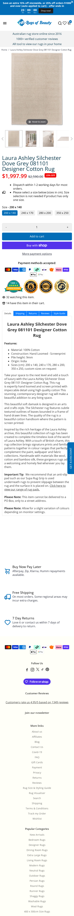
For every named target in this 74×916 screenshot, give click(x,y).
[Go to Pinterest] (47, 670)
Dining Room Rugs (37, 850)
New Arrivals (37, 834)
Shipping (37, 803)
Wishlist (37, 818)
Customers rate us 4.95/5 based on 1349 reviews (37, 702)
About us (37, 731)
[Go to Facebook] (27, 670)
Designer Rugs (37, 845)
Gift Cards (37, 762)
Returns (37, 777)
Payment (37, 767)
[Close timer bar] (72, 2)
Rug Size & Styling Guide (37, 788)
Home (4, 49)
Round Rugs (37, 885)
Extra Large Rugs (37, 855)
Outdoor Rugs (37, 875)
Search (37, 798)
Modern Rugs (37, 865)
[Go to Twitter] (37, 670)
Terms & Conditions (37, 808)
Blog (37, 741)
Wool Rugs (37, 906)
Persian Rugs (37, 880)
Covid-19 (37, 752)
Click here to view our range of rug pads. (35, 487)
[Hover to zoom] (37, 89)
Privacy (37, 772)
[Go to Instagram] (32, 670)
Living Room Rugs (37, 860)
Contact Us (37, 747)
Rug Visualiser (37, 793)
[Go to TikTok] (42, 670)
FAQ (37, 757)
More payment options (37, 254)
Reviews (37, 782)
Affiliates (37, 736)
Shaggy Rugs (37, 896)
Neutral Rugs (37, 870)
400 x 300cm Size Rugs (37, 911)
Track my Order (37, 813)
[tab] (7, 313)
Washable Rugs (37, 901)
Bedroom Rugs (37, 839)
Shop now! (46, 10)
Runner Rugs (37, 891)
